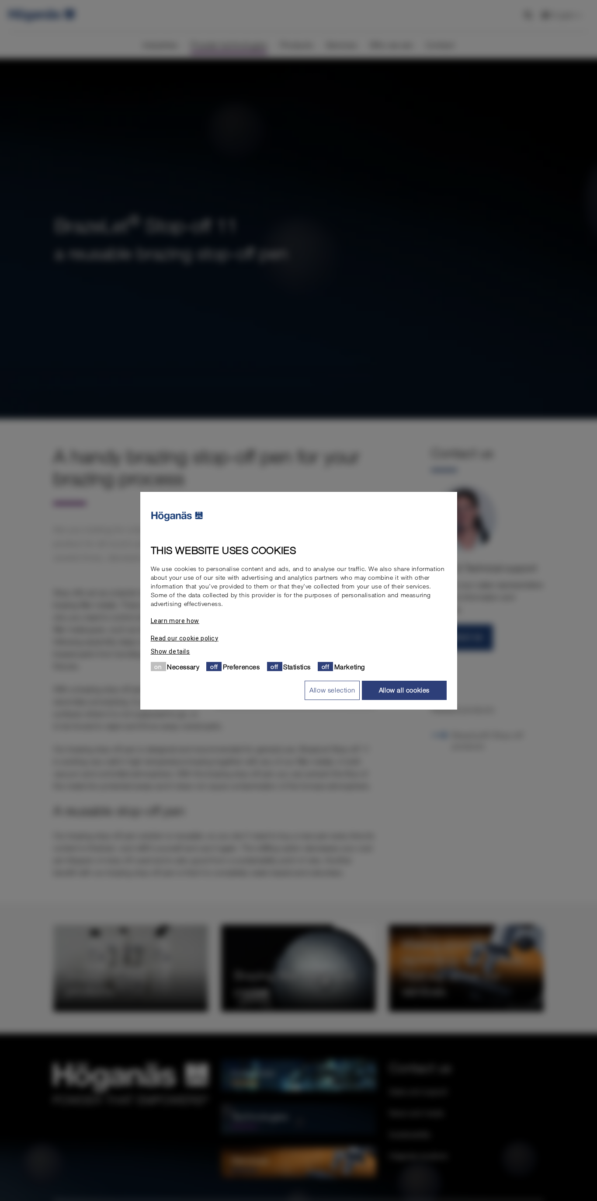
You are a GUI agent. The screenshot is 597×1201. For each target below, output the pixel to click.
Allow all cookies (404, 690)
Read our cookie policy (185, 637)
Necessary (183, 666)
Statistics (297, 666)
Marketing (349, 666)
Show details (170, 650)
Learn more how (175, 620)
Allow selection (332, 690)
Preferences (241, 666)
